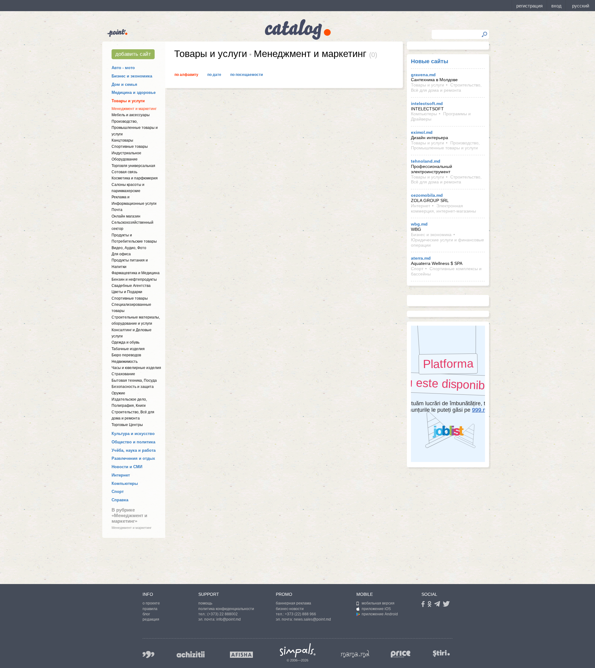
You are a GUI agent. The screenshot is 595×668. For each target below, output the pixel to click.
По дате (214, 75)
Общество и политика (133, 442)
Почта (117, 210)
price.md (401, 654)
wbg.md (419, 224)
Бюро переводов (126, 355)
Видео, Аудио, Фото (129, 248)
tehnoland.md (425, 161)
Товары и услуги (128, 101)
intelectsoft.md (427, 103)
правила (150, 609)
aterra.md (421, 258)
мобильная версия (378, 603)
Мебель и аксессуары (131, 115)
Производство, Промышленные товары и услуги (135, 127)
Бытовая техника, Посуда (134, 380)
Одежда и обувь (125, 342)
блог (146, 614)
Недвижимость (125, 361)
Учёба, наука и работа (134, 450)
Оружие (118, 393)
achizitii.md (190, 654)
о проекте (151, 603)
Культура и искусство (133, 433)
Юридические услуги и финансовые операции (447, 242)
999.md (148, 654)
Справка (120, 500)
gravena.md (423, 74)
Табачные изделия (128, 349)
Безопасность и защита (133, 387)
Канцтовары (122, 140)
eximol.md (422, 132)
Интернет (121, 475)
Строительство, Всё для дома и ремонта (446, 87)
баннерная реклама (293, 603)
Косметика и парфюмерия (135, 178)
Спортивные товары (130, 146)
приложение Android (380, 614)
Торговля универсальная (133, 166)
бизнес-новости (290, 609)
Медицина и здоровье (134, 92)
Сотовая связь (124, 172)
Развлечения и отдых (133, 458)
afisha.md (241, 655)
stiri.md (441, 653)
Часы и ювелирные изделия (136, 368)
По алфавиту (186, 75)
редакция (151, 619)
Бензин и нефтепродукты (134, 279)
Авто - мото (123, 67)
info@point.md (228, 619)
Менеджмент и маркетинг (134, 109)
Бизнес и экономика (132, 76)
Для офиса (121, 254)
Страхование (123, 374)
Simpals (297, 650)
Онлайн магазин (126, 216)
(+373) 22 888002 (222, 614)
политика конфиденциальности (226, 609)
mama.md (355, 653)
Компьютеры (125, 483)
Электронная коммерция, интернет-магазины (443, 208)
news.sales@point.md (312, 619)
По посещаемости (246, 75)
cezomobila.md (427, 195)
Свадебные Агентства (131, 285)
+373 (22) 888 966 (300, 614)
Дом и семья (124, 84)
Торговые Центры (127, 425)
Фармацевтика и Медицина (136, 273)
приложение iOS (376, 609)
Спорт (118, 491)
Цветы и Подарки (127, 292)
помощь (205, 603)
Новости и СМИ (127, 466)
